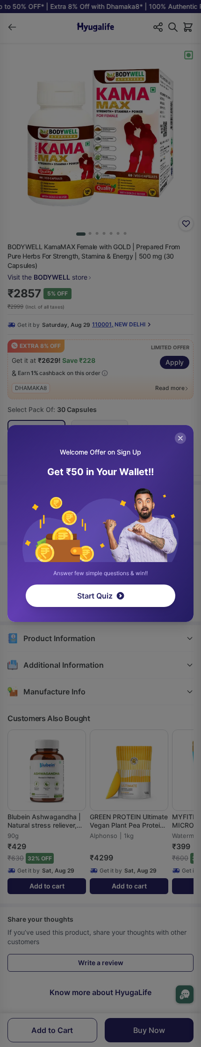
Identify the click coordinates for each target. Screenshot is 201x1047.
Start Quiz (95, 595)
